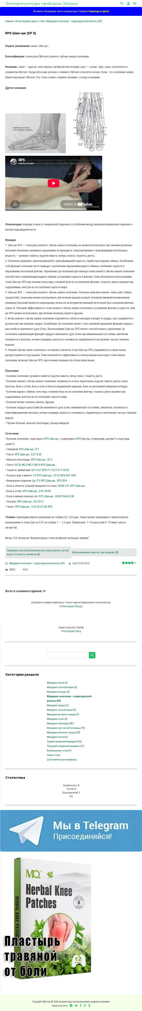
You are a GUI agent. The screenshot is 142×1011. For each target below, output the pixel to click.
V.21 (33, 470)
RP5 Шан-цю (51, 438)
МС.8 (37, 464)
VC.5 (54, 470)
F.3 (54, 475)
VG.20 (18, 464)
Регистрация (67, 606)
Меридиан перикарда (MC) (60, 723)
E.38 (71, 496)
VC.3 (49, 459)
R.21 (33, 454)
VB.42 (58, 496)
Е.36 (44, 506)
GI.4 (36, 501)
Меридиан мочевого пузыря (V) (63, 714)
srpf (75, 563)
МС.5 (31, 464)
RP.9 (73, 475)
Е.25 (33, 506)
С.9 (34, 475)
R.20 (39, 454)
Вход (78, 606)
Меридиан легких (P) (57, 682)
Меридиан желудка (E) (58, 691)
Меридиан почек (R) (57, 719)
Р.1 (49, 470)
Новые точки (53, 755)
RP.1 (68, 475)
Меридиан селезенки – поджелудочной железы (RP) (74, 21)
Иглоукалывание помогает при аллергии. (93, 552)
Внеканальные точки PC (59, 750)
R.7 (37, 449)
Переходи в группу (99, 11)
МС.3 (24, 464)
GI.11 (41, 501)
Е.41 (67, 486)
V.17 (59, 470)
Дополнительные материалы (62, 759)
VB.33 (66, 470)
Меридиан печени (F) (57, 737)
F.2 (58, 475)
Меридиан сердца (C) (58, 705)
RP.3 (59, 480)
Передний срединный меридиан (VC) (65, 746)
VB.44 (65, 496)
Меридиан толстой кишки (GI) (62, 687)
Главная (9, 21)
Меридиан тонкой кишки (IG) (61, 709)
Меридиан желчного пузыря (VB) (63, 732)
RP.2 (78, 438)
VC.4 (39, 506)
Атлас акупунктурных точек (30, 21)
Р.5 (38, 480)
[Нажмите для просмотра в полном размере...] (37, 153)
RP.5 (44, 470)
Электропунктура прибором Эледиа (41, 3)
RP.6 (63, 475)
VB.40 (61, 486)
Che (71, 796)
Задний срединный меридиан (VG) (64, 741)
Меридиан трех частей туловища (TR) (66, 728)
